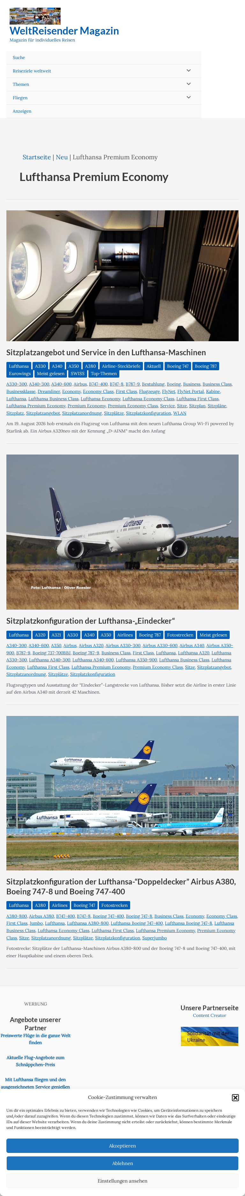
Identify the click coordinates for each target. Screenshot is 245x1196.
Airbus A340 (192, 645)
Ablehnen (122, 1163)
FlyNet (168, 391)
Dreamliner (49, 391)
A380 (90, 366)
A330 (40, 366)
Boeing (174, 384)
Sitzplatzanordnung (82, 413)
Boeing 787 (206, 366)
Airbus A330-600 (160, 645)
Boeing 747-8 (139, 916)
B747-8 (116, 384)
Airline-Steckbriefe (121, 366)
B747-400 (98, 384)
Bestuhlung (153, 384)
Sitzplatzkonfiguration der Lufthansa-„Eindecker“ (90, 620)
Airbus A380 (41, 916)
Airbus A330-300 (123, 645)
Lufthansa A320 (193, 653)
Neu (62, 157)
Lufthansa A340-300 (49, 660)
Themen (21, 84)
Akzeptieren (122, 1146)
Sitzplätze (114, 413)
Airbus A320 (91, 645)
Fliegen (20, 98)
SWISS (78, 373)
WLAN (179, 413)
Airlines (125, 635)
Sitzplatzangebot (43, 413)
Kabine (213, 391)
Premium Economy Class (133, 406)
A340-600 (61, 384)
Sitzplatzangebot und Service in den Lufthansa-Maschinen (106, 352)
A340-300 (39, 384)
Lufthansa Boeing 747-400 (137, 923)
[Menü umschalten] (187, 71)
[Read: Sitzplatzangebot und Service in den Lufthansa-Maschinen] (122, 275)
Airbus (80, 384)
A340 (57, 366)
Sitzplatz (15, 413)
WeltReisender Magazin (64, 30)
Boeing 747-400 (108, 916)
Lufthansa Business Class (53, 399)
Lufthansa (19, 366)
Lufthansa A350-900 (136, 660)
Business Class (217, 384)
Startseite (37, 157)
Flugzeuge (149, 391)
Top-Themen (104, 373)
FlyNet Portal (190, 391)
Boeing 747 (178, 366)
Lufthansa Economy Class (148, 399)
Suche (19, 57)
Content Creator (209, 1015)
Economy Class (98, 391)
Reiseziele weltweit (32, 71)
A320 (40, 635)
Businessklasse (20, 391)
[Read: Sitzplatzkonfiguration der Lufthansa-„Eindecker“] (122, 531)
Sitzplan (197, 406)
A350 (74, 366)
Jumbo (36, 923)
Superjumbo (154, 938)
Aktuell (154, 366)
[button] (235, 1097)
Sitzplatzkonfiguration (148, 413)
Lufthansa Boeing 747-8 (188, 923)
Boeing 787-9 (86, 653)
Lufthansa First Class (197, 399)
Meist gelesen (50, 373)
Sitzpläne (217, 406)
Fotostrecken (180, 635)
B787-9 (133, 384)
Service (167, 406)
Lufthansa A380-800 (87, 923)
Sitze (182, 406)
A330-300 (16, 384)
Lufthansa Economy (100, 399)
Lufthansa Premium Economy (35, 406)
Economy (71, 391)
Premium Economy (87, 406)
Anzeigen (22, 111)
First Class (126, 391)
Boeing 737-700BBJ (52, 653)
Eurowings (20, 373)
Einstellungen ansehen (122, 1181)
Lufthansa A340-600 (93, 660)
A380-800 (16, 916)
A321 (56, 635)
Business (191, 384)
